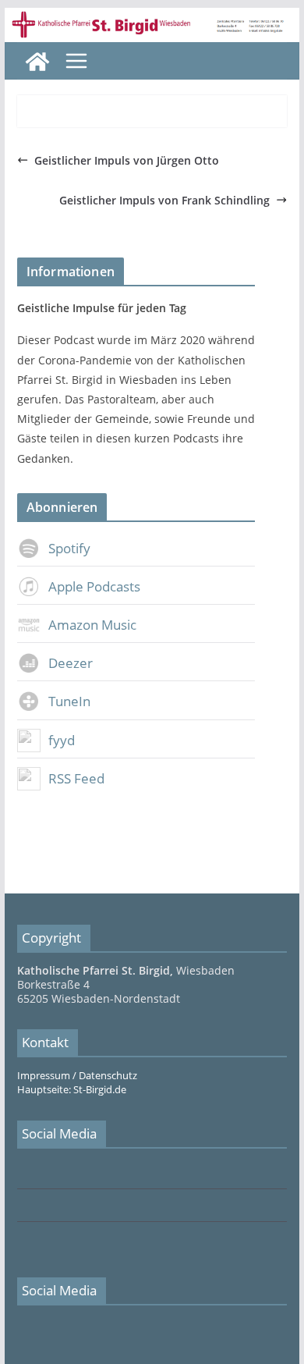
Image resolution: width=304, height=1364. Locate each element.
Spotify (69, 548)
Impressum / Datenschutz (77, 1075)
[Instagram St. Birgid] (22, 1206)
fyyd (61, 740)
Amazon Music (92, 625)
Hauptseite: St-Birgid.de (71, 1089)
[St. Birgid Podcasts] (152, 18)
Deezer (70, 663)
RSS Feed (76, 778)
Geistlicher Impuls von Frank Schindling (164, 200)
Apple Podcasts (94, 586)
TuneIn (69, 701)
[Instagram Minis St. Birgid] (22, 1238)
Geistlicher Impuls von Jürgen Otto (126, 160)
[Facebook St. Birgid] (22, 1173)
